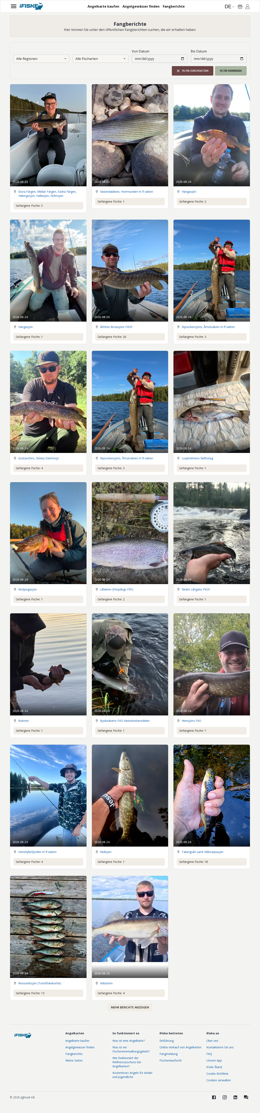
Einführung (166, 1041)
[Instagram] (225, 1097)
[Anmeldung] (247, 7)
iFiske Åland (214, 1067)
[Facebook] (214, 1097)
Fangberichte (74, 1054)
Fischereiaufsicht (170, 1060)
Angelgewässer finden (80, 1047)
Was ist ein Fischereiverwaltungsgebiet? (131, 1049)
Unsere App (214, 1060)
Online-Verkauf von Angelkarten (180, 1047)
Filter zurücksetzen (195, 70)
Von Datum (140, 51)
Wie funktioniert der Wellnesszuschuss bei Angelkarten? (126, 1062)
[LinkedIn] (235, 1097)
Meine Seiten (74, 1060)
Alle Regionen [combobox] (26, 58)
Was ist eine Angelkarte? (128, 1041)
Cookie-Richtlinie (217, 1074)
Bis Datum (199, 51)
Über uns (212, 1041)
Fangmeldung (168, 1054)
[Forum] (246, 1097)
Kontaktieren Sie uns (220, 1047)
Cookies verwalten (218, 1080)
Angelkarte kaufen (77, 1041)
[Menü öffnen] (13, 6)
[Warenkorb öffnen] (240, 6)
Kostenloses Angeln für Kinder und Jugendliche (132, 1075)
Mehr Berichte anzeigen (130, 1007)
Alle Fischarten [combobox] (86, 58)
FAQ (209, 1054)
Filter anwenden (231, 70)
